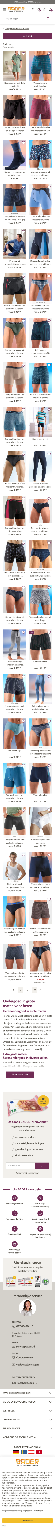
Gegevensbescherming (27, 1173)
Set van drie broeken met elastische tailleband (15, 307)
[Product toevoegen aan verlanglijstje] (23, 53)
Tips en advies (11, 1428)
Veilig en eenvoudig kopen (19, 1401)
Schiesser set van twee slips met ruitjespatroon (40, 574)
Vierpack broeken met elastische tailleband (40, 173)
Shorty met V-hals (40, 439)
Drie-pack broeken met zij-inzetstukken (14, 529)
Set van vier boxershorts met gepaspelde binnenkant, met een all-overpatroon (14, 574)
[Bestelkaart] (44, 9)
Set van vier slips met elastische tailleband (40, 307)
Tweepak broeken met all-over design (40, 618)
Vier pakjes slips (14, 750)
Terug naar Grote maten (17, 28)
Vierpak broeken (40, 661)
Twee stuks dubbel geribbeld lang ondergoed (40, 485)
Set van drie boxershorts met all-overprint (40, 396)
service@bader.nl (25, 1346)
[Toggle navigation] (4, 9)
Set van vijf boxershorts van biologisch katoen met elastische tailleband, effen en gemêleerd (15, 129)
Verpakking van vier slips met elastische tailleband (40, 752)
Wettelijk (9, 1410)
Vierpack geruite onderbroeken (40, 84)
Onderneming (11, 1419)
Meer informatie (20, 1074)
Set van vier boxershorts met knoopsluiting (40, 930)
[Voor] (41, 990)
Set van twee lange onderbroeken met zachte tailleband (40, 708)
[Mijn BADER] (33, 9)
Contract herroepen (23, 1383)
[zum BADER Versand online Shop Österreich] (31, 1452)
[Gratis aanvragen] (42, 1166)
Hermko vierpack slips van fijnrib (40, 841)
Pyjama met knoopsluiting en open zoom (14, 263)
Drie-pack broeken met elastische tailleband (40, 218)
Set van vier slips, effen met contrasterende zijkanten (15, 485)
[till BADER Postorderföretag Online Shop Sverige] (24, 1452)
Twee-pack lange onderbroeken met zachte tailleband (15, 663)
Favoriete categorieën (17, 1393)
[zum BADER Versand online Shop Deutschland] (16, 1452)
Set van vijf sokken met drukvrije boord (15, 173)
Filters (29, 35)
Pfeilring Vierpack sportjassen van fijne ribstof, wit (15, 886)
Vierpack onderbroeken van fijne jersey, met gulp (14, 218)
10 (34, 989)
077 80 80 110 (24, 1326)
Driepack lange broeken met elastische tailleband (40, 262)
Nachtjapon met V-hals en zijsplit (14, 84)
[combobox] (27, 18)
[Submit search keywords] (48, 18)
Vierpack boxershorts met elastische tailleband (40, 886)
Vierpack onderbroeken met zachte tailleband (40, 129)
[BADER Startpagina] (16, 9)
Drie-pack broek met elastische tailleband (14, 797)
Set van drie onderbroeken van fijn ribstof (40, 352)
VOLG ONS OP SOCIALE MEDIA (19, 1437)
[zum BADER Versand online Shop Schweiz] (39, 1452)
